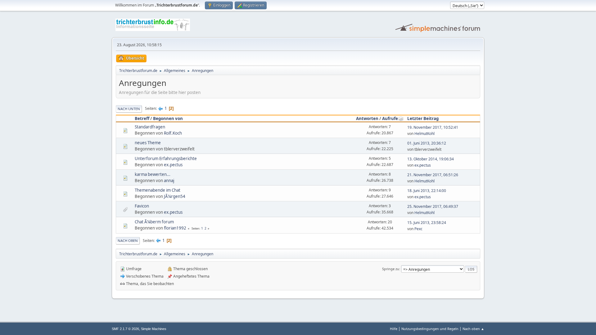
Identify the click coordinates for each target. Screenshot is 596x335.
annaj (169, 180)
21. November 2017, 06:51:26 (432, 174)
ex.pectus (173, 165)
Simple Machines (153, 329)
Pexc (418, 228)
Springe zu (390, 268)
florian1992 (175, 228)
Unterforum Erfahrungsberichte (166, 158)
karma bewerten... (152, 174)
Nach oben (128, 240)
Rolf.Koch (173, 133)
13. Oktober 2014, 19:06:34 (430, 159)
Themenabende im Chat (157, 190)
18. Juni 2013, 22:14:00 (426, 190)
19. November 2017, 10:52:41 (432, 127)
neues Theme (148, 142)
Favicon (142, 206)
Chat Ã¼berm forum (154, 222)
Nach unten (129, 108)
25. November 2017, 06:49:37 (432, 206)
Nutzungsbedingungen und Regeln (429, 328)
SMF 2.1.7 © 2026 (125, 329)
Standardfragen (150, 127)
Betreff (142, 118)
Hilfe (393, 328)
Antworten (367, 118)
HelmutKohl (424, 133)
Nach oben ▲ (473, 328)
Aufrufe (390, 118)
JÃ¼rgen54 (174, 196)
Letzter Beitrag (423, 118)
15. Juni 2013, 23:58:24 (426, 222)
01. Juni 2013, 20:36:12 (426, 143)
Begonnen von (168, 118)
